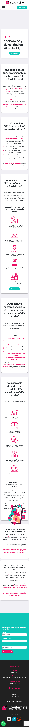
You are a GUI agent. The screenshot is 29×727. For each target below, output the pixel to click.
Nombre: (4, 632)
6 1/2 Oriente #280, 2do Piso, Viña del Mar (14, 677)
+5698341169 (14, 672)
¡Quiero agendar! (7, 652)
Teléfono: (4, 644)
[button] (3, 723)
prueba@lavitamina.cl (14, 683)
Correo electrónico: (6, 638)
